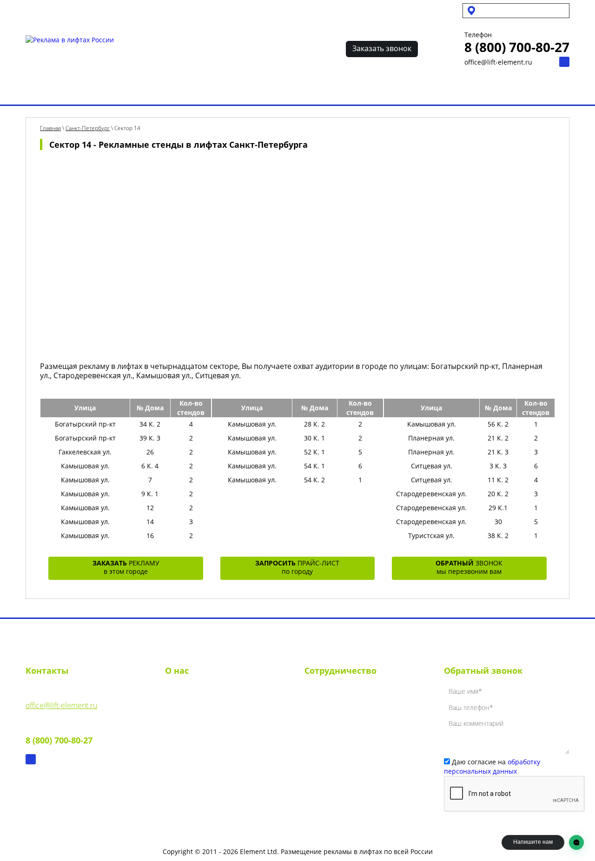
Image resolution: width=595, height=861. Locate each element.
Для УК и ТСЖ (46, 10)
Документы (184, 726)
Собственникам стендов (119, 10)
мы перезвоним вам (469, 567)
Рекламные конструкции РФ (227, 89)
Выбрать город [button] (506, 10)
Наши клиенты (317, 89)
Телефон (478, 35)
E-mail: (61, 698)
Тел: (59, 733)
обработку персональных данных (492, 766)
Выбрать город (52, 89)
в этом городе (126, 567)
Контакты (439, 89)
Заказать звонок (381, 48)
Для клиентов (193, 10)
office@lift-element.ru (498, 62)
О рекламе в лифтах (128, 89)
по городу (297, 567)
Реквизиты (183, 709)
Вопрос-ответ (383, 89)
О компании (186, 693)
